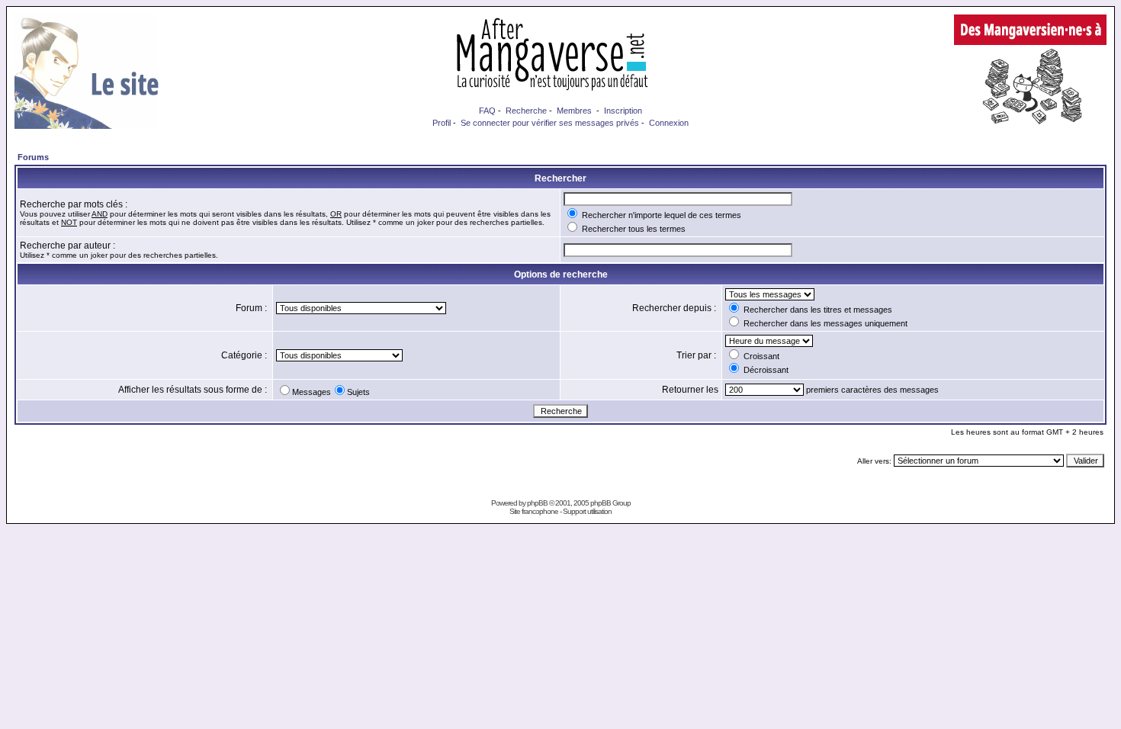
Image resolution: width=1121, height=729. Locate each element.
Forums (33, 157)
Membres (574, 110)
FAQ (487, 110)
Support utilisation (587, 511)
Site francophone (533, 511)
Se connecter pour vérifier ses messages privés (550, 122)
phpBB (537, 503)
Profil (441, 122)
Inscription (623, 110)
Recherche (526, 110)
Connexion (669, 122)
